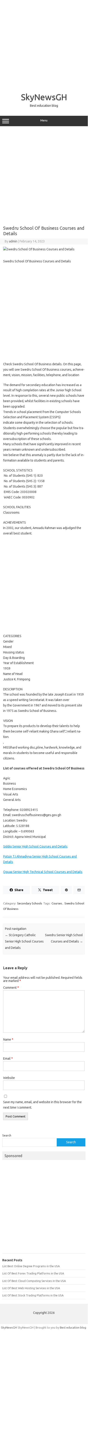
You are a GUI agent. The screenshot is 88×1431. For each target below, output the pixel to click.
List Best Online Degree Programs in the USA (31, 1266)
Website (9, 1078)
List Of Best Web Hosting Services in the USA (31, 1288)
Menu (43, 120)
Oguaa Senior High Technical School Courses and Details (42, 872)
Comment (11, 987)
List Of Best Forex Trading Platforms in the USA (33, 1273)
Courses (57, 903)
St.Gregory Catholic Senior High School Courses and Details (24, 941)
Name (8, 1039)
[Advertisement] (44, 44)
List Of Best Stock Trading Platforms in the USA (32, 1295)
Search (6, 1135)
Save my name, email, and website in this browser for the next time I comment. (42, 1104)
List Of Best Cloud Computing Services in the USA (34, 1280)
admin (13, 241)
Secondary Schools (29, 903)
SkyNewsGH (44, 97)
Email (8, 1058)
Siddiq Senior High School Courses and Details (35, 846)
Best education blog (73, 1327)
